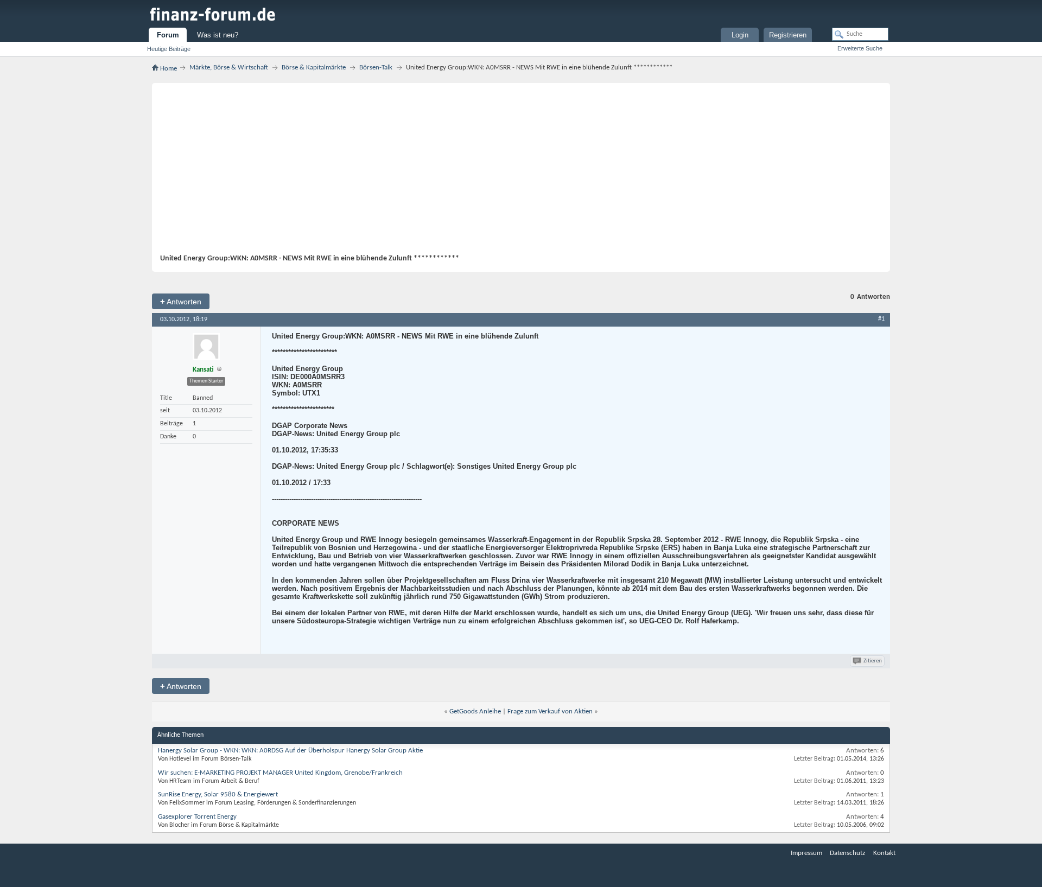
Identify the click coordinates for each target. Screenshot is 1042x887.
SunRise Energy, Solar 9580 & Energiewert (218, 794)
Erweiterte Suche (859, 48)
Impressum (806, 853)
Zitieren (872, 661)
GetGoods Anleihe (475, 711)
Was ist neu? (217, 35)
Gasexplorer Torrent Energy (197, 816)
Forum (168, 35)
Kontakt (884, 853)
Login (740, 35)
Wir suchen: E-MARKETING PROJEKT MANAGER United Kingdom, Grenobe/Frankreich (280, 772)
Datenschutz (847, 853)
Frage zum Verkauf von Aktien (550, 711)
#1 (881, 319)
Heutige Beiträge (168, 49)
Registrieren (787, 35)
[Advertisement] (515, 172)
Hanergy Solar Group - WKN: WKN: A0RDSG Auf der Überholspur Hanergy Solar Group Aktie (290, 750)
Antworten (180, 301)
